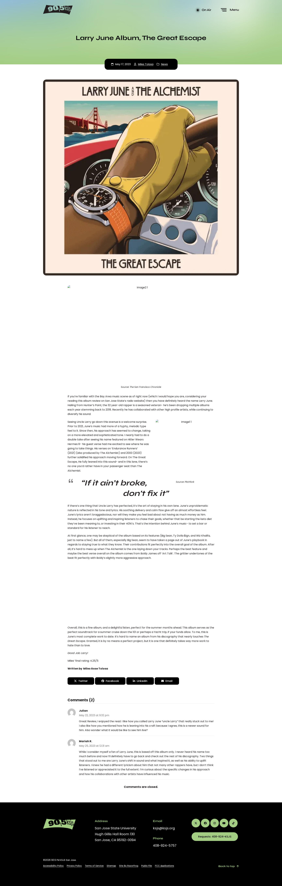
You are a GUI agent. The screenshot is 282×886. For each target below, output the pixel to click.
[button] (230, 10)
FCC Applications (164, 865)
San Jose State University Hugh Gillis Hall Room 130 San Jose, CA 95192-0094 (115, 834)
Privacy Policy (74, 865)
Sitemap (111, 865)
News (164, 64)
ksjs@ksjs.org (164, 828)
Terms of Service (94, 865)
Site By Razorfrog (128, 865)
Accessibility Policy (53, 865)
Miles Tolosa (145, 64)
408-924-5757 (164, 845)
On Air (206, 10)
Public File (146, 865)
